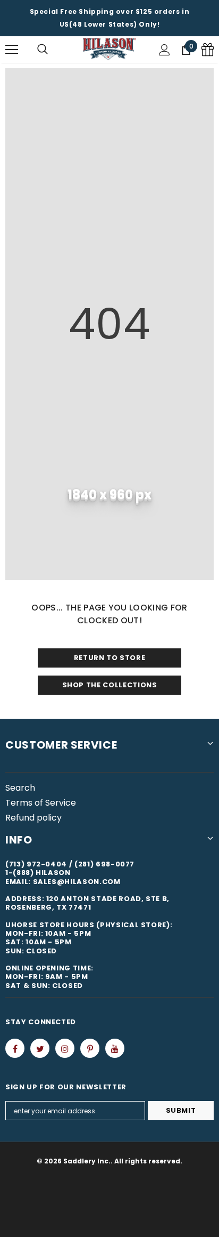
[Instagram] (64, 1048)
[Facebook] (14, 1048)
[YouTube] (114, 1048)
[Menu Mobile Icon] (11, 49)
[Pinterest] (89, 1048)
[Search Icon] (42, 49)
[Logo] (109, 49)
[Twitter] (39, 1048)
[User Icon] (164, 49)
